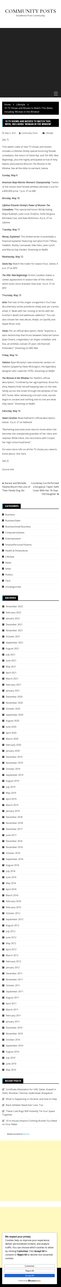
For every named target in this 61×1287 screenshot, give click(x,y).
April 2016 (11, 889)
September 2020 (14, 714)
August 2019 (12, 780)
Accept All (29, 1275)
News (8, 562)
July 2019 (10, 787)
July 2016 (10, 871)
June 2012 (11, 937)
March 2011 (12, 1009)
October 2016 (13, 853)
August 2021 (12, 648)
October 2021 (13, 636)
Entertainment (13, 538)
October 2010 (13, 1039)
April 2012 (11, 949)
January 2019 (13, 811)
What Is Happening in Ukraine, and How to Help (31, 1099)
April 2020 (11, 732)
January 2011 (13, 1021)
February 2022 (13, 612)
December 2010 (14, 1027)
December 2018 (14, 817)
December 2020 (14, 696)
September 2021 (14, 642)
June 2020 (11, 726)
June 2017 (11, 835)
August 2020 (12, 720)
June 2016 (11, 877)
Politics (9, 574)
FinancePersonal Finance (18, 544)
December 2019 (14, 756)
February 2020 (13, 744)
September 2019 (14, 774)
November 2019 (14, 762)
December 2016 (14, 841)
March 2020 (12, 738)
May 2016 (11, 883)
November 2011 (14, 979)
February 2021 (13, 684)
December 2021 (14, 624)
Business (10, 514)
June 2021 (11, 660)
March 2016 (12, 895)
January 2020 (13, 750)
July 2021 (10, 654)
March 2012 (12, 955)
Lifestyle (49, 133)
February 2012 (13, 961)
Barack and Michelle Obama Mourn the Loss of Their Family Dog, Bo (16, 487)
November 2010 (14, 1033)
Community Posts (30, 11)
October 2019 (13, 768)
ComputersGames (14, 532)
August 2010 (12, 1051)
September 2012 (14, 919)
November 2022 (14, 606)
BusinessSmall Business (18, 526)
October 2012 (13, 913)
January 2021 (13, 690)
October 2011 (13, 985)
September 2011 (14, 991)
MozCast (26, 1134)
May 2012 (11, 943)
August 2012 (12, 925)
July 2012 (10, 931)
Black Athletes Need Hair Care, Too (24, 1105)
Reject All (30, 1271)
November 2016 (14, 847)
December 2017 (14, 829)
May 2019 (11, 792)
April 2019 (11, 799)
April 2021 (11, 672)
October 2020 (13, 708)
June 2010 (11, 1063)
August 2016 (12, 865)
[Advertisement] (30, 58)
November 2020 (14, 702)
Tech (7, 580)
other (8, 568)
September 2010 (14, 1045)
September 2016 (14, 859)
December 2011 (14, 973)
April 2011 (11, 1003)
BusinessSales (12, 520)
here (23, 453)
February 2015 (13, 907)
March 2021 (12, 678)
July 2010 (10, 1057)
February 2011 (13, 1015)
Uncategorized (13, 586)
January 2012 (13, 967)
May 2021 (11, 666)
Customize (29, 1266)
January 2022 (13, 618)
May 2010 (11, 1069)
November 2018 (14, 823)
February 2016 (13, 901)
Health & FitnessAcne (16, 550)
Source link (8, 469)
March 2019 (12, 805)
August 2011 (12, 997)
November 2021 (14, 630)
